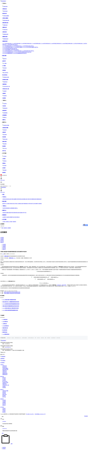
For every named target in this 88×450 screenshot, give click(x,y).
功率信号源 (29, 199)
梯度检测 (48, 337)
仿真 (35, 337)
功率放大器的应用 (31, 337)
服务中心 (2, 389)
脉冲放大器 (58, 337)
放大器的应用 (53, 337)
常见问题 (13, 212)
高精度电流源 (33, 199)
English (3, 180)
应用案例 (11, 217)
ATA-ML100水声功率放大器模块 (28, 47)
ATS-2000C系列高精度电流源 (7, 52)
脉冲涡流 (42, 337)
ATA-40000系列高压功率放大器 (66, 43)
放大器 (13, 337)
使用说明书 (8, 208)
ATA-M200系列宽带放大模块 (7, 47)
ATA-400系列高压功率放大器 (25, 43)
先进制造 (40, 203)
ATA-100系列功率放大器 (6, 43)
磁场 (45, 337)
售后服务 (21, 212)
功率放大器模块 (14, 199)
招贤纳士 (7, 221)
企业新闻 (4, 217)
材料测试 (11, 203)
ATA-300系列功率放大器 (15, 43)
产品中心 (2, 364)
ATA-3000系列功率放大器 (45, 43)
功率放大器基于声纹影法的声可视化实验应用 (12, 293)
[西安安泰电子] (3, 1)
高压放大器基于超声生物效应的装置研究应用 (12, 292)
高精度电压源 (38, 199)
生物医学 (36, 203)
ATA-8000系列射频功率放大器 (7, 48)
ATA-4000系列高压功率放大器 (55, 43)
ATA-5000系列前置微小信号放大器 (8, 49)
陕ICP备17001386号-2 (30, 414)
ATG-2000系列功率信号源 (7, 50)
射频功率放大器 (20, 199)
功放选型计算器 (5, 212)
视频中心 (16, 208)
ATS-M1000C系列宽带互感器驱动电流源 (20, 52)
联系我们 (14, 221)
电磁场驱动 (26, 203)
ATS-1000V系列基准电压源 (7, 53)
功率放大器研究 (24, 337)
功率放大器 (4, 199)
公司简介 (4, 221)
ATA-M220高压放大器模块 (17, 47)
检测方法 (38, 337)
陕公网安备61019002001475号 (40, 414)
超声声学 (4, 203)
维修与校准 (17, 212)
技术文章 (14, 217)
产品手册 (4, 208)
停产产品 (24, 212)
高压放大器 (9, 199)
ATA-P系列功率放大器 (10, 44)
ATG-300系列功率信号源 (25, 50)
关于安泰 (2, 407)
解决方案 (2, 376)
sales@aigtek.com (8, 347)
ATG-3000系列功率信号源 (16, 50)
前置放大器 (25, 199)
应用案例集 (12, 208)
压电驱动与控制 (21, 203)
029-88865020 (4, 421)
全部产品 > (16, 44)
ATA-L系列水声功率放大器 (77, 43)
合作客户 (11, 221)
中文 (1, 180)
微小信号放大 (15, 203)
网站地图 (86, 416)
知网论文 (18, 217)
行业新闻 (7, 217)
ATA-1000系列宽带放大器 (35, 43)
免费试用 (10, 212)
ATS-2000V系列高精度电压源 (17, 53)
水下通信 (7, 203)
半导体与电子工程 (31, 203)
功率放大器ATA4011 (18, 337)
